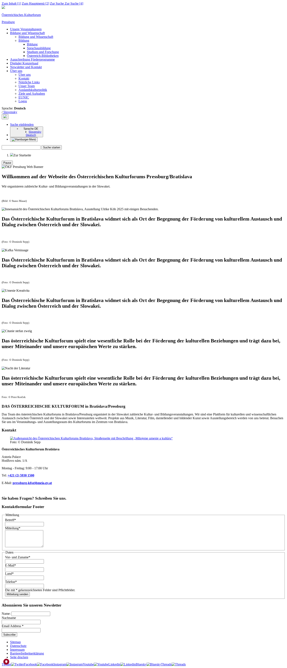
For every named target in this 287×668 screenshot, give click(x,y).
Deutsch (31, 135)
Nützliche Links (29, 82)
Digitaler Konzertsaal (24, 63)
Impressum (17, 649)
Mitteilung (12, 528)
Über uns (16, 71)
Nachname (9, 618)
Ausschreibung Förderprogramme (32, 59)
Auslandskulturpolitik (32, 90)
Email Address (13, 626)
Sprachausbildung (39, 48)
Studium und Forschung (43, 52)
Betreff (10, 520)
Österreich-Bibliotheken (43, 55)
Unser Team (26, 86)
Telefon (11, 582)
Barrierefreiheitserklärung (27, 653)
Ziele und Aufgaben (31, 93)
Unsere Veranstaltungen (26, 29)
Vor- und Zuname (17, 557)
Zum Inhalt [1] (11, 3)
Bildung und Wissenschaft (27, 33)
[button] (22, 124)
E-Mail (10, 565)
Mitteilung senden (17, 594)
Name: (6, 613)
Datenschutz (18, 646)
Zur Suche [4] (66, 3)
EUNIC (23, 97)
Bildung (23, 40)
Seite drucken (19, 657)
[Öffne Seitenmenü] (24, 139)
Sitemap (15, 642)
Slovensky (10, 112)
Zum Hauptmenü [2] (35, 3)
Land (9, 573)
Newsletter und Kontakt (26, 67)
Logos (22, 101)
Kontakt (23, 78)
